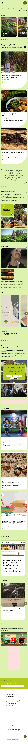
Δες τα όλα (25, 293)
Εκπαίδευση (5, 408)
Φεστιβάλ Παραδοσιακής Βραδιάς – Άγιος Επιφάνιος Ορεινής (12, 76)
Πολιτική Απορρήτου (14, 373)
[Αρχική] (25, 3)
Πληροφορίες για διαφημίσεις (14, 718)
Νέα (2, 292)
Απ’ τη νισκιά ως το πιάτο (10, 482)
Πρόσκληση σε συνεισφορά (14, 721)
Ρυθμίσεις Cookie (17, 375)
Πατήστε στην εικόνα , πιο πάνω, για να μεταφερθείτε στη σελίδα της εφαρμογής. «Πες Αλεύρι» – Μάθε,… (13, 444)
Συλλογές (4, 15)
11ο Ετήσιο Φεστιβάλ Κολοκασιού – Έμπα (12, 114)
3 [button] (5, 39)
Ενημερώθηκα (14, 378)
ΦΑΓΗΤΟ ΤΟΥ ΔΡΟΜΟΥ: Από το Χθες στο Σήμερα (12, 609)
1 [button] (1, 39)
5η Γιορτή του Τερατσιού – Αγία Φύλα (13, 152)
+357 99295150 (12, 703)
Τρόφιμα (5, 33)
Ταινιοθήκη (4, 246)
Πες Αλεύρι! (7, 441)
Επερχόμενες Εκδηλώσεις (9, 45)
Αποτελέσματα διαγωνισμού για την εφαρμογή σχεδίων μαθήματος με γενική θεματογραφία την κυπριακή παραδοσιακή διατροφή (12, 562)
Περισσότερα (25, 16)
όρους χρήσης (15, 683)
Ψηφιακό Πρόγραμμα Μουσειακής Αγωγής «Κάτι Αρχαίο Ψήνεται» (13, 522)
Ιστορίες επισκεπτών (8, 191)
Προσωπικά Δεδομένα (14, 715)
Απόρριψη (9, 375)
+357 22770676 (12, 705)
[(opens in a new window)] (9, 729)
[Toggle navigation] (2, 3)
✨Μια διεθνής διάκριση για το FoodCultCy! (9, 334)
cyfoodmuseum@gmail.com (15, 701)
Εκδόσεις (4, 580)
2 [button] (3, 39)
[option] (9, 27)
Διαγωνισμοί (5, 536)
